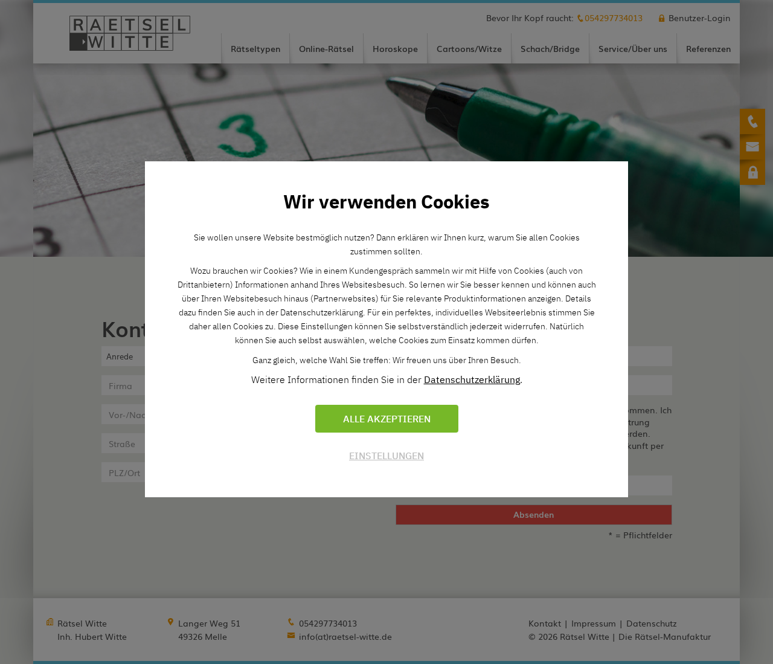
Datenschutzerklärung (472, 379)
